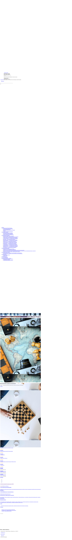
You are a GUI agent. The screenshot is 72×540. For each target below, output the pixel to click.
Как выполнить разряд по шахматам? (8, 233)
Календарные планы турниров (6, 252)
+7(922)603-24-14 (3, 532)
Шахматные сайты (4, 254)
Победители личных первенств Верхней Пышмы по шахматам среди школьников (13, 250)
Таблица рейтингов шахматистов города (8, 234)
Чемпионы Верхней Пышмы (5, 248)
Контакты (4, 230)
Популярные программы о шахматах (6, 258)
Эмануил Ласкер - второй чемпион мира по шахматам (10, 237)
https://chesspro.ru (2, 498)
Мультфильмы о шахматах (6, 259)
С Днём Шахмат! (2, 454)
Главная (3, 227)
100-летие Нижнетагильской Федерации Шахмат (6, 451)
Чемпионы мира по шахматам (5, 235)
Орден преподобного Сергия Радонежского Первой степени (8, 461)
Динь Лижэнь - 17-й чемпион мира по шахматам (9, 247)
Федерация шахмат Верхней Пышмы (8, 228)
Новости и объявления (5, 257)
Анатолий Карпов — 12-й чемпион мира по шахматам (10, 244)
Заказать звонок (6, 72)
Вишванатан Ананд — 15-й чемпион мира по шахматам (10, 246)
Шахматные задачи (4, 256)
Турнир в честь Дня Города (3, 458)
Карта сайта (2, 79)
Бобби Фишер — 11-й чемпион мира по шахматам (9, 243)
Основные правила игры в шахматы (8, 232)
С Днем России (2, 465)
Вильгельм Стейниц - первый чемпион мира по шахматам (10, 236)
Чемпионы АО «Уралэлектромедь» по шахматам (9, 249)
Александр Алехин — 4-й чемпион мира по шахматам (10, 238)
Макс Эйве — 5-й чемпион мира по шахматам (9, 239)
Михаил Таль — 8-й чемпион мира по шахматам (9, 241)
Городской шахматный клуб (6, 229)
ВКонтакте (2, 81)
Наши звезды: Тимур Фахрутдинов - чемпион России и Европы (11, 251)
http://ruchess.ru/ (2, 490)
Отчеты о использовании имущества (8, 231)
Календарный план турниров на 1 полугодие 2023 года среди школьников (12, 253)
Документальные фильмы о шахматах (8, 260)
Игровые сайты (5, 255)
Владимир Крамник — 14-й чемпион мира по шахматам (10, 245)
